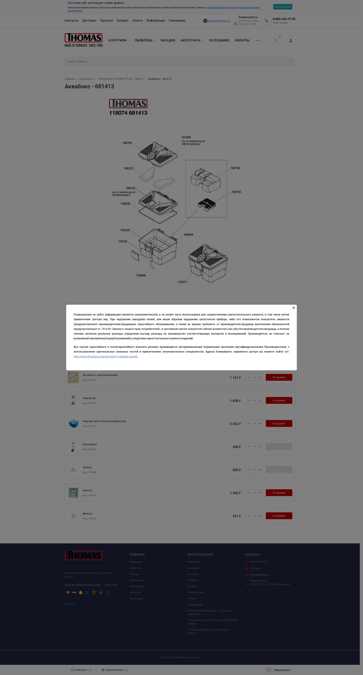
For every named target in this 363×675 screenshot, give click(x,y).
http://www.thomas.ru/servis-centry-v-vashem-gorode (105, 356)
